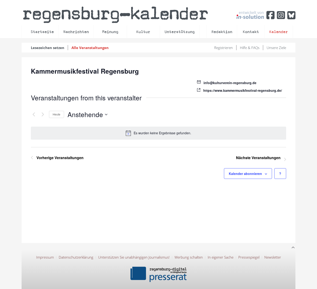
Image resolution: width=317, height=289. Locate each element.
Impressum (45, 257)
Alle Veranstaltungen (90, 47)
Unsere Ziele (276, 47)
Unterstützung (180, 31)
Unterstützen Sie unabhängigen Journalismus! (134, 257)
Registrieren (223, 47)
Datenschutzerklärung (76, 257)
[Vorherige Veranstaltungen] (33, 114)
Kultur (143, 31)
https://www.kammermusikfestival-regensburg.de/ (242, 90)
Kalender (278, 31)
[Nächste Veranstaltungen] (42, 114)
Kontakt (251, 31)
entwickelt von (251, 12)
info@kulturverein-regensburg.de (230, 82)
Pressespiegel (248, 257)
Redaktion (221, 31)
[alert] (158, 133)
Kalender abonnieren (245, 173)
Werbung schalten (189, 257)
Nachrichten (76, 31)
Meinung (110, 31)
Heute (56, 114)
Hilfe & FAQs (249, 47)
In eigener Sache (220, 257)
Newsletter (272, 257)
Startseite (42, 31)
